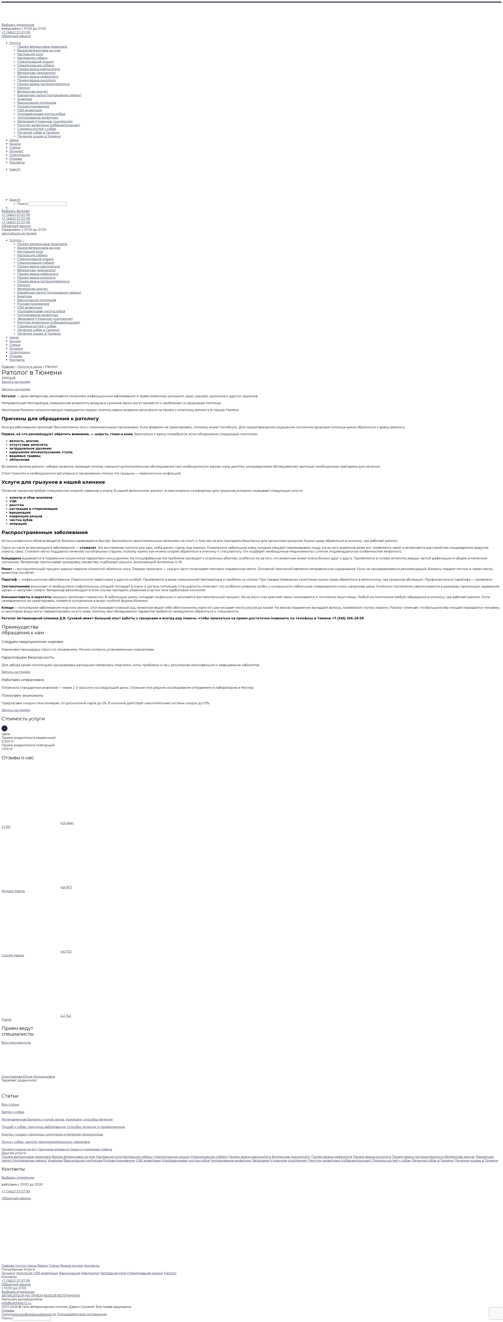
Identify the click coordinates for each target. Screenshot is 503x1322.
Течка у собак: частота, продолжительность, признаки (46, 1142)
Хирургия (24, 1273)
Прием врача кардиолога (249, 1157)
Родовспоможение (119, 1160)
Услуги (21, 1266)
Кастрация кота (109, 1157)
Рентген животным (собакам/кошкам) (339, 1160)
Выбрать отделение (18, 25)
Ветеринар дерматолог (291, 1157)
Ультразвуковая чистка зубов (186, 1160)
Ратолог (170, 1273)
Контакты (91, 1266)
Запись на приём (16, 382)
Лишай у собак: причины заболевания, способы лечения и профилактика (63, 1127)
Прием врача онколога (372, 1157)
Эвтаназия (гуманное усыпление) (279, 1160)
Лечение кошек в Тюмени (476, 1160)
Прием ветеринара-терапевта (26, 1157)
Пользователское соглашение (82, 1314)
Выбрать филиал (15, 211)
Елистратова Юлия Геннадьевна (28, 1076)
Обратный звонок (16, 36)
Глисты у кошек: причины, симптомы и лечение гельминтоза (52, 1134)
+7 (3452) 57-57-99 (16, 32)
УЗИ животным (148, 1160)
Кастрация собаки (137, 1157)
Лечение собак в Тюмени (433, 1160)
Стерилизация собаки (209, 1157)
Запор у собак (13, 1112)
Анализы (55, 1160)
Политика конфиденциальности (29, 1314)
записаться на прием (19, 233)
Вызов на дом (72, 1266)
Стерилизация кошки (171, 1157)
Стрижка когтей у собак (391, 1160)
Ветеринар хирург (460, 1157)
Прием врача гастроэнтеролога (418, 1157)
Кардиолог (90, 1273)
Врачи (42, 1266)
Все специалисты (16, 1042)
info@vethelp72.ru (16, 1303)
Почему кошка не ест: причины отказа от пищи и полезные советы (57, 1149)
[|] (26, 21)
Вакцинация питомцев (82, 1160)
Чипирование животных (230, 1160)
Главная (8, 1266)
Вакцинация (70, 1273)
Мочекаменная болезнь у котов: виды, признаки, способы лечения (57, 1119)
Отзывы (8, 1310)
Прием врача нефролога (331, 1157)
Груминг (9, 1273)
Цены (32, 1266)
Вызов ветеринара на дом (73, 1157)
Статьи (54, 1266)
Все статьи (10, 1104)
